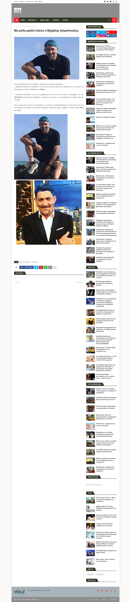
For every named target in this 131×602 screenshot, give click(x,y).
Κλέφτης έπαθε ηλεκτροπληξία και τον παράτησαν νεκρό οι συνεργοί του (105, 196)
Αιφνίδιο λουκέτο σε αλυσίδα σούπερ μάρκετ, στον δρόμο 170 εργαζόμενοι (106, 391)
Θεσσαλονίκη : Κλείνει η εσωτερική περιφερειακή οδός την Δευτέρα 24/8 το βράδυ (105, 48)
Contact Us (29, 1)
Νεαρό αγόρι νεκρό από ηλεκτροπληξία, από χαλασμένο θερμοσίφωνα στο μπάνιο (106, 417)
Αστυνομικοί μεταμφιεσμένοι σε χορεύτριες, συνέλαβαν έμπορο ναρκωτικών (106, 329)
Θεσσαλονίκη (100, 574)
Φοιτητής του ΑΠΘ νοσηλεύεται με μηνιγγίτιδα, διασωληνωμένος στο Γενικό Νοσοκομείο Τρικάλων (106, 535)
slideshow (90, 574)
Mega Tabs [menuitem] (44, 20)
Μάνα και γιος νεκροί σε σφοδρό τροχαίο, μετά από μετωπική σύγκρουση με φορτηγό (106, 128)
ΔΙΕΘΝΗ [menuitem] (56, 20)
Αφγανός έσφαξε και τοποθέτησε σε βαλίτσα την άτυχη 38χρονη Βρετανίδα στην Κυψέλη (106, 204)
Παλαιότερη (79, 282)
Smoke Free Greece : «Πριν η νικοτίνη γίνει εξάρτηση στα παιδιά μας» (106, 499)
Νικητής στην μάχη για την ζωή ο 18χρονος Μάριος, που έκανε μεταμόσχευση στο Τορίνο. (106, 544)
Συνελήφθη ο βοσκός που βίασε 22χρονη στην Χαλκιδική (106, 56)
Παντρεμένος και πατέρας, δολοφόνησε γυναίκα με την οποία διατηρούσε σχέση (105, 434)
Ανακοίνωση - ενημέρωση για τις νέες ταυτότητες (105, 144)
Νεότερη (17, 282)
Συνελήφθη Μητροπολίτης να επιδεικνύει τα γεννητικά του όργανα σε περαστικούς (105, 312)
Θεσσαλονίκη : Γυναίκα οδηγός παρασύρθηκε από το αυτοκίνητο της (106, 349)
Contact (104, 599)
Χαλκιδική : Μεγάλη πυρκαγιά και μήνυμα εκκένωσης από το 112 (106, 91)
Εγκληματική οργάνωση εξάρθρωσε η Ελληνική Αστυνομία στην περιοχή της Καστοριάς (105, 250)
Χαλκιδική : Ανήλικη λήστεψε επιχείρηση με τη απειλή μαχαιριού (105, 259)
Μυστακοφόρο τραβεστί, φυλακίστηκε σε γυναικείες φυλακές (104, 283)
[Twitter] (36, 267)
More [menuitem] (65, 20)
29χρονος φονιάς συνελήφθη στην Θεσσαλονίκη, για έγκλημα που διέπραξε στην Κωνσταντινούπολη (106, 66)
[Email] (50, 267)
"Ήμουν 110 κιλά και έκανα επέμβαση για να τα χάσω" (104, 525)
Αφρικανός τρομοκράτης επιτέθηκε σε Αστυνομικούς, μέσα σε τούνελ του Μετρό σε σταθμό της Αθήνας (105, 223)
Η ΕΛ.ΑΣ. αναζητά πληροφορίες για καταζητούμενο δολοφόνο (106, 212)
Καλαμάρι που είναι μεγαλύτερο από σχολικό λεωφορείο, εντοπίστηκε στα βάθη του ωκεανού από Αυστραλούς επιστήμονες (106, 302)
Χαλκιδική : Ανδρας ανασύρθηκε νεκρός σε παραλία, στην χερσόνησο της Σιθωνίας (106, 110)
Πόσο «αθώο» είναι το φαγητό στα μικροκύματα (105, 560)
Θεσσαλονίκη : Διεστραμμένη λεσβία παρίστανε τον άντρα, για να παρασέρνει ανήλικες (106, 292)
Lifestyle (35, 262)
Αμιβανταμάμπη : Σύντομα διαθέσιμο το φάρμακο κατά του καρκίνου (106, 508)
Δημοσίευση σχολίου (20, 278)
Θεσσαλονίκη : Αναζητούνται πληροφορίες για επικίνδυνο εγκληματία (105, 83)
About (22, 1)
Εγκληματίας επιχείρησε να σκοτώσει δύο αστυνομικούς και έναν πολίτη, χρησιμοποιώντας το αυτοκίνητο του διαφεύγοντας (106, 232)
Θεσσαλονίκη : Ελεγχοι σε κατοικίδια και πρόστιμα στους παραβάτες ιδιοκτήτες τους (106, 136)
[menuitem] (16, 20)
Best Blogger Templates (30, 599)
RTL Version (38, 1)
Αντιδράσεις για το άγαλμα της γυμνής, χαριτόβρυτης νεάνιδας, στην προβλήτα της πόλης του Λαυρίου (106, 275)
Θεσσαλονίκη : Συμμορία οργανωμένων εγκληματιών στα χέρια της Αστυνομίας (106, 241)
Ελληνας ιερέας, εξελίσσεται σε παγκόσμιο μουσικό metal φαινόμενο (106, 320)
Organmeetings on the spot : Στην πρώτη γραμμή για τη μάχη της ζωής (106, 517)
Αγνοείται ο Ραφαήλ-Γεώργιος (105, 117)
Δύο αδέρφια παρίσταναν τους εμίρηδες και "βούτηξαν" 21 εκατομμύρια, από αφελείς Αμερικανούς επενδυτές (105, 368)
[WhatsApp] (45, 267)
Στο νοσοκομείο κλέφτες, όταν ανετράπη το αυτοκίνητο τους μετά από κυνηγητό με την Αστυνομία (105, 102)
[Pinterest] (41, 267)
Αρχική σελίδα (18, 26)
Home (16, 1)
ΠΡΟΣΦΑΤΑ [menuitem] (32, 20)
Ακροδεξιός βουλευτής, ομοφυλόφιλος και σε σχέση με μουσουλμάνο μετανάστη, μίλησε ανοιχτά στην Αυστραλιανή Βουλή (106, 340)
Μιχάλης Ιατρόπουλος (30, 26)
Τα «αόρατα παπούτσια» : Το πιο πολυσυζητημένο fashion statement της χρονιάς (106, 358)
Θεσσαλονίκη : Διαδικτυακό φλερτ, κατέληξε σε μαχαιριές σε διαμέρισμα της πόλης (106, 75)
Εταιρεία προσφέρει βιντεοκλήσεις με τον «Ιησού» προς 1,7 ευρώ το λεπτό (105, 376)
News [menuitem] (23, 20)
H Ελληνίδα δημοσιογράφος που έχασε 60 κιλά (106, 551)
